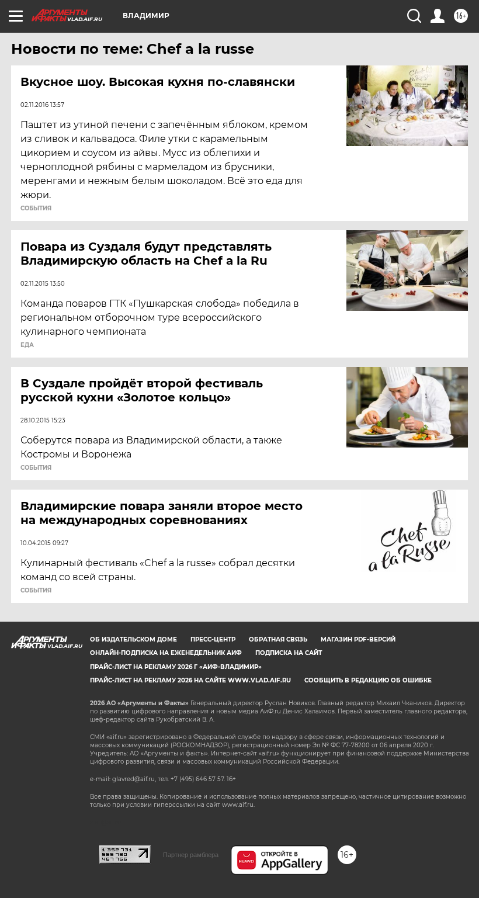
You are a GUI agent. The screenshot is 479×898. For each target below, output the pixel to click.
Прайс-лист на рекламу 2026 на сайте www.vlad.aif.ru (190, 680)
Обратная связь (278, 639)
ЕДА (27, 345)
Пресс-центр (212, 639)
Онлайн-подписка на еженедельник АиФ (166, 653)
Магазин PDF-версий (358, 639)
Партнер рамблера (190, 854)
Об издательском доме (133, 639)
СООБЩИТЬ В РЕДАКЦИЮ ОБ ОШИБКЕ (368, 680)
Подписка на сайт (288, 653)
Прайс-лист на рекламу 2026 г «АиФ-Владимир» (176, 667)
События (35, 209)
